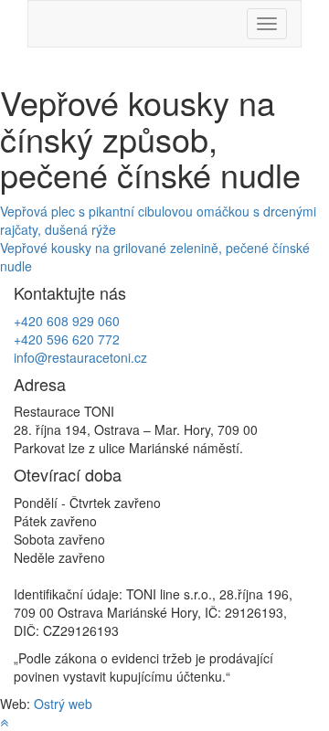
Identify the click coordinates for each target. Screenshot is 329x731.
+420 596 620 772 (67, 339)
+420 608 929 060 (67, 321)
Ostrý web (63, 703)
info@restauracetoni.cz (80, 357)
